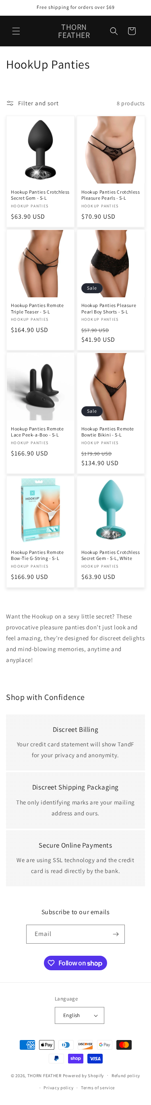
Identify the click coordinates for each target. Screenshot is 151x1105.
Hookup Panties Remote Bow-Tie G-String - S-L (37, 555)
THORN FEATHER (44, 1075)
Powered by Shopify (83, 1075)
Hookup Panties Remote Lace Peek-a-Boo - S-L (37, 432)
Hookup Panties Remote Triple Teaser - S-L (37, 308)
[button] (16, 31)
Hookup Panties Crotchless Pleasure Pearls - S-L (110, 195)
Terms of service (98, 1087)
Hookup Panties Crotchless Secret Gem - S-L (40, 195)
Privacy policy (58, 1087)
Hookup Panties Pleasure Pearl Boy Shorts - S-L (109, 308)
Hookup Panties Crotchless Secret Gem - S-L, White (110, 555)
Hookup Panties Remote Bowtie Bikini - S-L (107, 432)
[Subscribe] (115, 934)
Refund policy (126, 1075)
